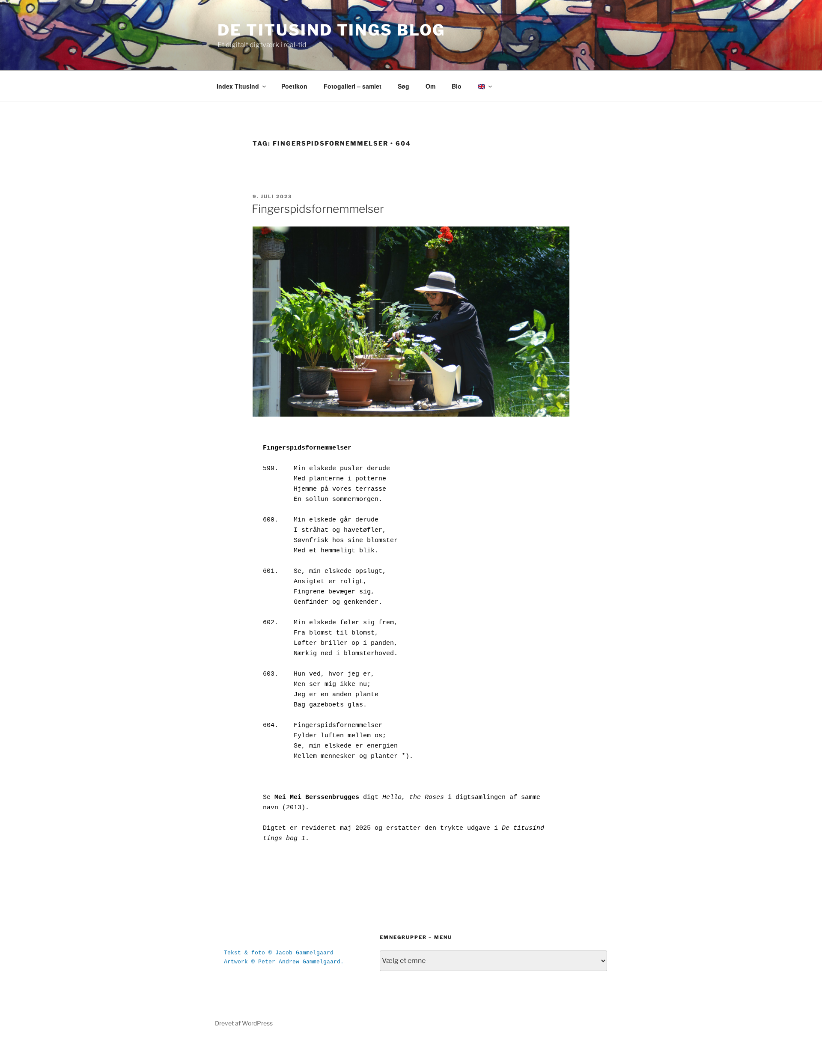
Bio (457, 86)
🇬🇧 (481, 86)
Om (430, 86)
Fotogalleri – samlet (352, 86)
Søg (403, 86)
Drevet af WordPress (244, 1023)
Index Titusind (238, 86)
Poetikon (294, 86)
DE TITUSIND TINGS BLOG (331, 30)
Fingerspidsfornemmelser (318, 208)
